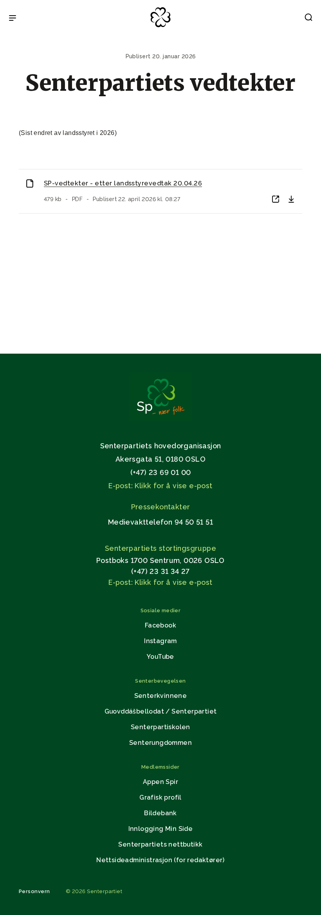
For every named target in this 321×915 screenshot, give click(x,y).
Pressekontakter (160, 507)
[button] (308, 19)
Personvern (34, 891)
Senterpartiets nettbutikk (160, 844)
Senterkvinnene (160, 695)
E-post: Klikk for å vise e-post (160, 486)
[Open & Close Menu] (12, 18)
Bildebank (160, 813)
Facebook (160, 625)
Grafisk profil (160, 797)
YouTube (160, 656)
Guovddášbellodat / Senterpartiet (161, 711)
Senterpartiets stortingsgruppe (160, 548)
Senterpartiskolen (160, 727)
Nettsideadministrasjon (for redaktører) (160, 860)
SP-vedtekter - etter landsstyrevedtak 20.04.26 (123, 183)
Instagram (160, 641)
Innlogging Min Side (160, 828)
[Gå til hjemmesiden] (160, 418)
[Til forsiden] (160, 27)
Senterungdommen (160, 742)
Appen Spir (160, 782)
